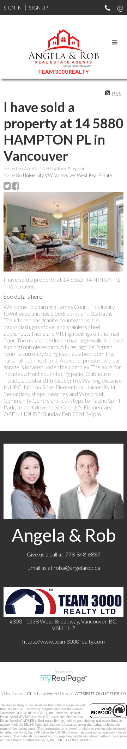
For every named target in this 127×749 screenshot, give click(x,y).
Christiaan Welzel (43, 693)
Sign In (13, 8)
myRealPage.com (63, 679)
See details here (23, 296)
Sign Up (38, 8)
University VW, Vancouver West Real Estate (67, 175)
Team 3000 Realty (63, 71)
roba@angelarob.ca (77, 567)
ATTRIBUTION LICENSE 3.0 (100, 693)
